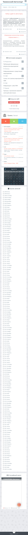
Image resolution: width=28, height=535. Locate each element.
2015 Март (7, 319)
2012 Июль (7, 275)
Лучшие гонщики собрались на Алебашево (13, 148)
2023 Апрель (7, 446)
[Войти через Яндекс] (14, 106)
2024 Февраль (7, 455)
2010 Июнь (7, 236)
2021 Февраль (7, 420)
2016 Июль (7, 345)
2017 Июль (7, 360)
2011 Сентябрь (8, 265)
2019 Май (6, 393)
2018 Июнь (7, 376)
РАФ (6, 83)
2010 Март (7, 230)
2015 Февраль (7, 318)
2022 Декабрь (7, 440)
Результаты (8, 61)
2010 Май (6, 234)
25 (22, 181)
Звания (7, 88)
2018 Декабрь (7, 384)
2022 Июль (7, 434)
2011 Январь (7, 250)
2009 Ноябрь (7, 222)
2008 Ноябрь (7, 199)
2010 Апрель (7, 232)
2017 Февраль (7, 352)
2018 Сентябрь (8, 380)
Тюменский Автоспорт (13, 2)
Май (13, 7)
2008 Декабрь (7, 201)
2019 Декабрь (7, 403)
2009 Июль (7, 215)
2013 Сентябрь (8, 290)
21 (11, 181)
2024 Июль (7, 459)
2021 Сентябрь (8, 430)
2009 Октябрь (7, 221)
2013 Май (6, 285)
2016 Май (6, 341)
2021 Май (6, 424)
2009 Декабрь (7, 224)
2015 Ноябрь (7, 331)
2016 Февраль (7, 337)
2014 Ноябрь (7, 312)
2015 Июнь (7, 325)
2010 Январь (7, 226)
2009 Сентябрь (8, 219)
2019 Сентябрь (8, 401)
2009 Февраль (7, 205)
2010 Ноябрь (7, 246)
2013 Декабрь (7, 292)
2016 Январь (7, 335)
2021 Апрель (7, 422)
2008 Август (7, 193)
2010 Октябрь (7, 244)
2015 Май (6, 323)
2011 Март (7, 253)
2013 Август (7, 288)
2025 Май (6, 467)
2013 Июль (7, 286)
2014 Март (7, 298)
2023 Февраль (7, 444)
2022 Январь (7, 432)
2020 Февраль (7, 407)
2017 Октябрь (7, 366)
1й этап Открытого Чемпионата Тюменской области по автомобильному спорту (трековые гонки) (13, 130)
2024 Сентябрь (8, 463)
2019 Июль (7, 397)
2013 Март (7, 283)
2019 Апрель (7, 391)
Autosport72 (15, 533)
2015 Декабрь (7, 333)
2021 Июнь (7, 426)
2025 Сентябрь (8, 469)
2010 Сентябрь (8, 242)
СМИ (6, 76)
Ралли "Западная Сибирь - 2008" (11, 163)
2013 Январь (7, 279)
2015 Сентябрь (8, 327)
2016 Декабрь (7, 349)
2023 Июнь (7, 449)
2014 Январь (7, 294)
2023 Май (6, 448)
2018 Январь (7, 370)
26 (5, 183)
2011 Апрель (7, 255)
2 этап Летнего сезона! (9, 156)
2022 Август (7, 436)
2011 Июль (7, 261)
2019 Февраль (7, 387)
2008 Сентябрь (8, 195)
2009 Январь (7, 203)
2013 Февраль (7, 281)
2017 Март (7, 354)
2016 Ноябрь (7, 347)
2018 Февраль (7, 372)
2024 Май (6, 457)
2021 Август (7, 428)
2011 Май (6, 257)
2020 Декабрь (7, 416)
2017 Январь (7, 351)
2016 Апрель (7, 339)
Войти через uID (14, 102)
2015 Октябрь (7, 329)
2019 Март (7, 389)
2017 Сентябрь (8, 364)
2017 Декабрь (7, 368)
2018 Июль (7, 378)
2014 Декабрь (7, 314)
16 (16, 178)
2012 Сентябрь (8, 277)
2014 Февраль (7, 296)
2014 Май (6, 302)
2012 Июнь (7, 273)
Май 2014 (14, 169)
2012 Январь (7, 269)
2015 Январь (7, 316)
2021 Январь (7, 418)
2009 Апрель (7, 209)
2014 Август (7, 308)
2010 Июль (7, 238)
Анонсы (7, 69)
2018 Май (6, 374)
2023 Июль (7, 451)
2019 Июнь (7, 395)
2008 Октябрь (7, 197)
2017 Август (7, 362)
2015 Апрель (7, 321)
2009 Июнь (7, 213)
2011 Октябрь (7, 267)
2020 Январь (7, 405)
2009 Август (7, 217)
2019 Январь (7, 385)
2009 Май (6, 211)
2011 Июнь (7, 259)
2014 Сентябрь (8, 310)
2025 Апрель (7, 465)
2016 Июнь (7, 343)
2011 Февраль (7, 252)
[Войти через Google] (16, 106)
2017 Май (6, 356)
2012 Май (6, 271)
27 (8, 183)
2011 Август (7, 263)
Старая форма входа (14, 108)
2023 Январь (7, 442)
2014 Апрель (7, 300)
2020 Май (6, 409)
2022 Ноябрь (7, 438)
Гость (15, 115)
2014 (9, 7)
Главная (5, 7)
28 (11, 183)
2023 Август (7, 453)
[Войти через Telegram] (11, 106)
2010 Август (7, 240)
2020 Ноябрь (7, 415)
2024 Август (7, 461)
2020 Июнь (7, 411)
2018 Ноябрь (7, 382)
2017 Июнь (7, 358)
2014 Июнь (7, 304)
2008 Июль (7, 191)
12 (5, 178)
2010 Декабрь (7, 248)
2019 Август (7, 399)
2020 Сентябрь (8, 413)
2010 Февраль (7, 228)
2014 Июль (7, 306)
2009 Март (7, 207)
